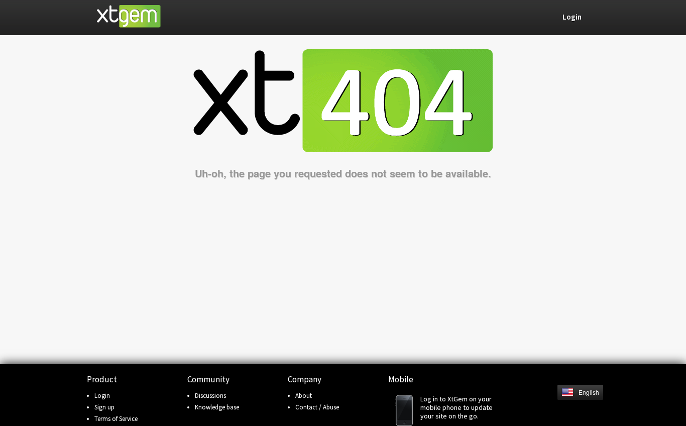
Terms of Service (116, 418)
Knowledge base (217, 407)
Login (102, 395)
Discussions (210, 395)
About (303, 395)
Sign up (104, 407)
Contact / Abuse (317, 407)
